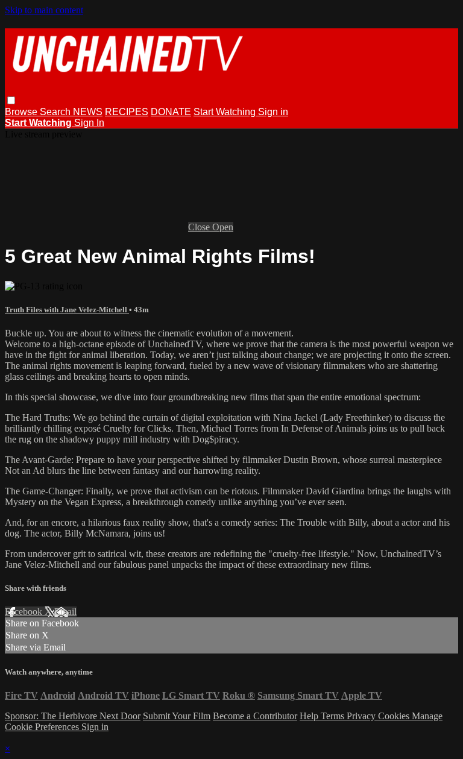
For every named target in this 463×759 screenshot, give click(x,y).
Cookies (395, 716)
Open (222, 227)
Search (56, 112)
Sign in (273, 112)
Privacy (362, 716)
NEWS (87, 112)
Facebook (25, 611)
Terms (334, 716)
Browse (22, 112)
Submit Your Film (176, 716)
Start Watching (226, 112)
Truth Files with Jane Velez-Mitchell (67, 309)
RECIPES (126, 112)
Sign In (89, 123)
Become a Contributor (255, 716)
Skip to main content (44, 10)
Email (65, 611)
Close (200, 227)
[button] (11, 100)
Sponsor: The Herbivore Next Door (72, 716)
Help (310, 716)
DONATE (171, 112)
